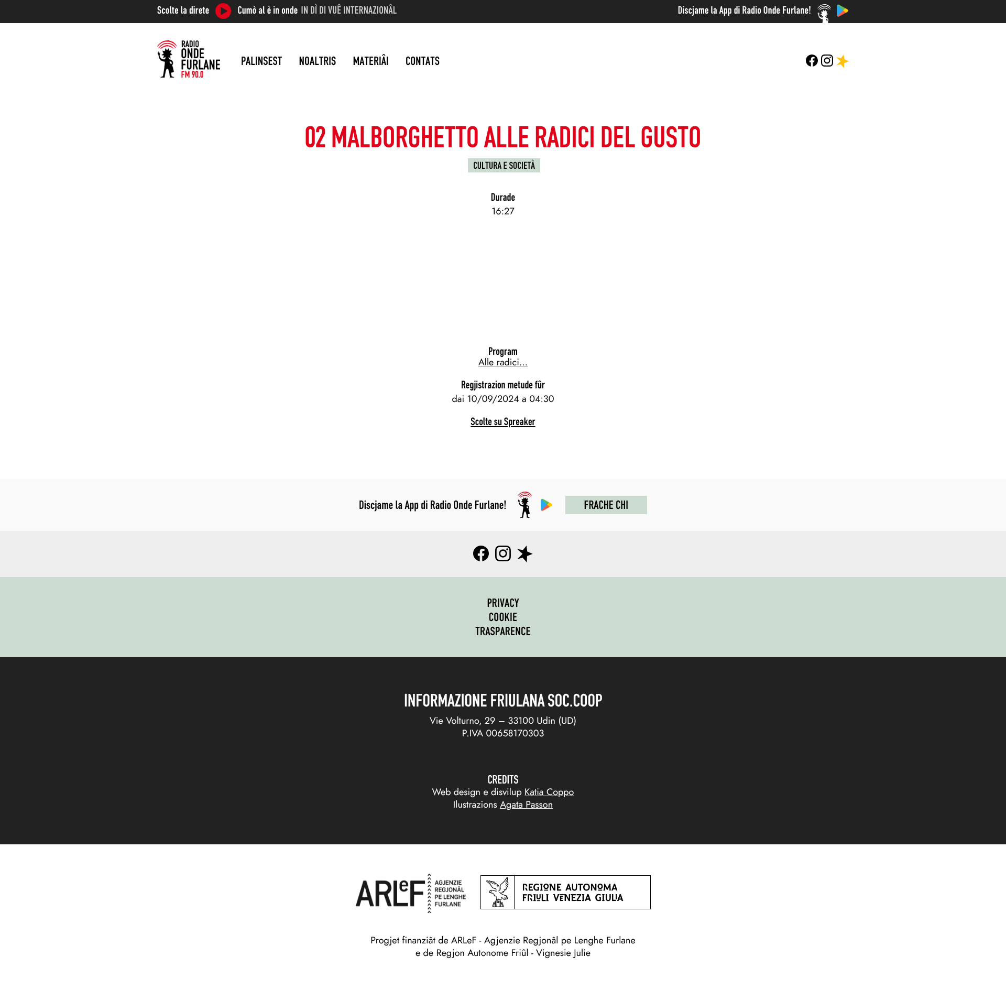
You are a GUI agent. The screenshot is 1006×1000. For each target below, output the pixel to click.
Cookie (503, 617)
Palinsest (261, 60)
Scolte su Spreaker (503, 421)
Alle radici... (503, 362)
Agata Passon (526, 804)
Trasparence (503, 631)
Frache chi (606, 504)
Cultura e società (504, 165)
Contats (423, 60)
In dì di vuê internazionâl (349, 10)
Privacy (503, 602)
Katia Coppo (549, 792)
